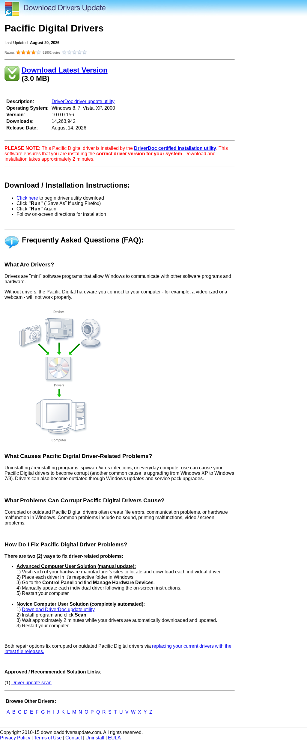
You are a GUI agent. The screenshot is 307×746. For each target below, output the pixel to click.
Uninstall (94, 737)
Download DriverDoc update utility (58, 609)
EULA (114, 737)
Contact (73, 737)
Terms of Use (48, 737)
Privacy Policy (15, 737)
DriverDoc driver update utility (83, 101)
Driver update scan (31, 682)
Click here (27, 198)
